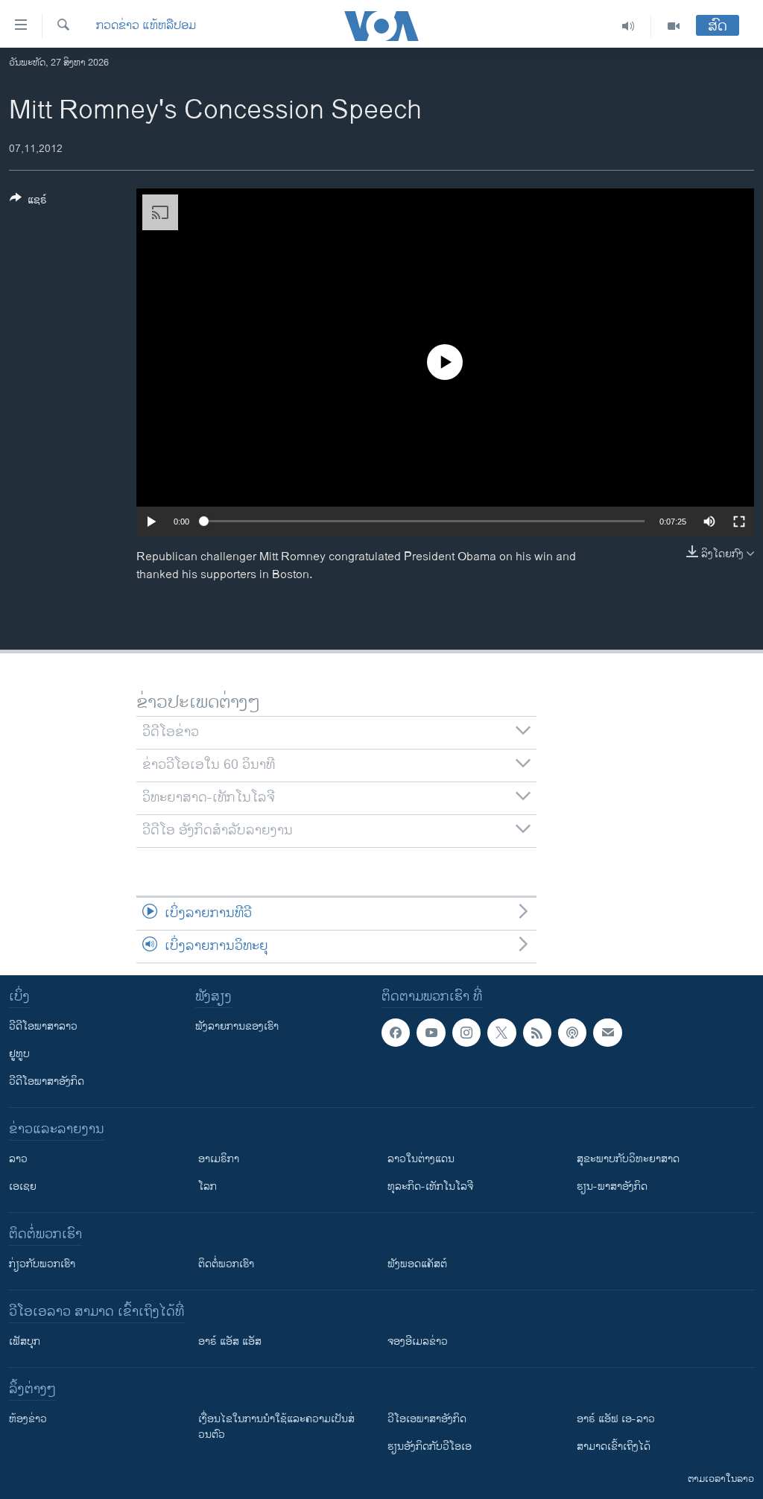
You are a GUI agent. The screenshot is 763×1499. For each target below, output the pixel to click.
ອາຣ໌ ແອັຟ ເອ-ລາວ (616, 1419)
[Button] (28, 202)
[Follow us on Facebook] (396, 1032)
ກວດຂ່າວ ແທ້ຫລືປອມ (146, 26)
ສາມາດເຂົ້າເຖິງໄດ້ (613, 1446)
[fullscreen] (739, 521)
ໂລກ (207, 1186)
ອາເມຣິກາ (218, 1159)
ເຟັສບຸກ (24, 1341)
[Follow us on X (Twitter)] (501, 1032)
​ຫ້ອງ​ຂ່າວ (28, 1419)
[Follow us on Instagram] (466, 1032)
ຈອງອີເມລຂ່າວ (417, 1341)
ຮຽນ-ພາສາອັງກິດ (612, 1186)
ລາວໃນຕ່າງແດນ (421, 1159)
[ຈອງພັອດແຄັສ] (607, 1032)
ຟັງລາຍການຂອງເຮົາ (237, 1026)
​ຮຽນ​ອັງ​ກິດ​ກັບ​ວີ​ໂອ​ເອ (429, 1446)
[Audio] (628, 26)
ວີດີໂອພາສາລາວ (43, 1026)
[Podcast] (572, 1032)
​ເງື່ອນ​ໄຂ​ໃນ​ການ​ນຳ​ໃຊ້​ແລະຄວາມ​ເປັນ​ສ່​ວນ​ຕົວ (276, 1426)
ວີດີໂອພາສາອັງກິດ (46, 1081)
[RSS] (537, 1032)
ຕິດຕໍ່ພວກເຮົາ (226, 1264)
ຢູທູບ (19, 1054)
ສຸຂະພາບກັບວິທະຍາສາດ (628, 1159)
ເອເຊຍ (23, 1186)
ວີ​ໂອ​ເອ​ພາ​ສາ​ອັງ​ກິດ (426, 1419)
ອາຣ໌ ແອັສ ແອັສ (230, 1341)
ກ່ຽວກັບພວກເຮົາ (42, 1264)
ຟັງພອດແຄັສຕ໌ (417, 1264)
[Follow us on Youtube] (431, 1032)
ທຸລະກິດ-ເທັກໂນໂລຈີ (430, 1186)
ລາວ (18, 1159)
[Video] (673, 26)
